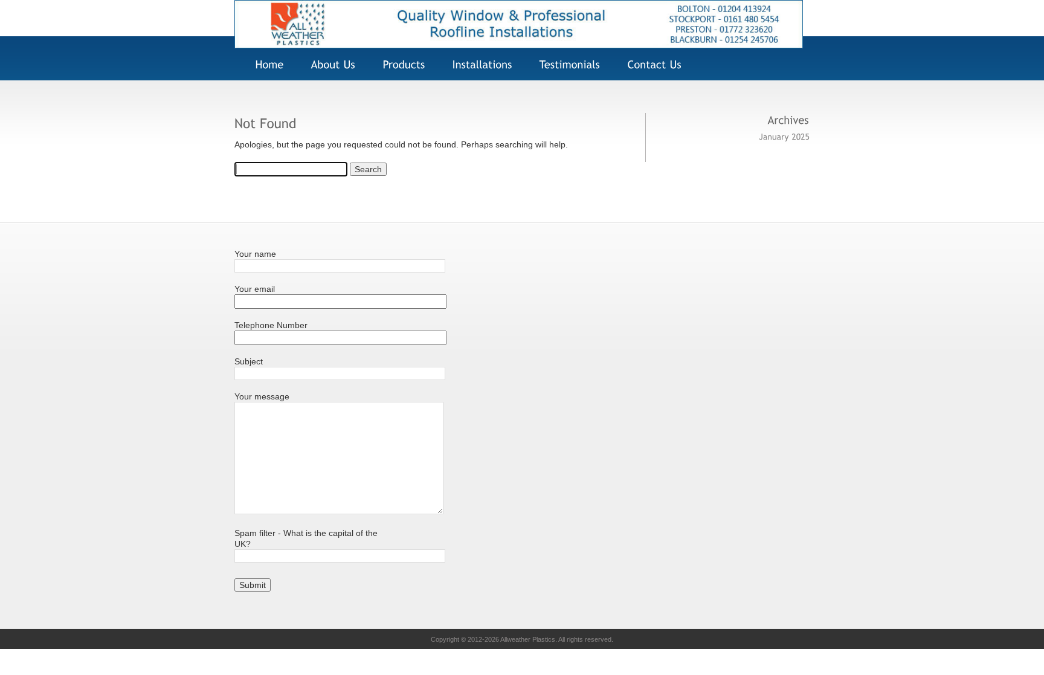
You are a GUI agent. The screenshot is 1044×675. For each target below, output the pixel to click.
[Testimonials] (567, 65)
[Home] (518, 45)
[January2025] (784, 136)
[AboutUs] (330, 65)
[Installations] (479, 65)
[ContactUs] (652, 65)
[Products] (401, 65)
